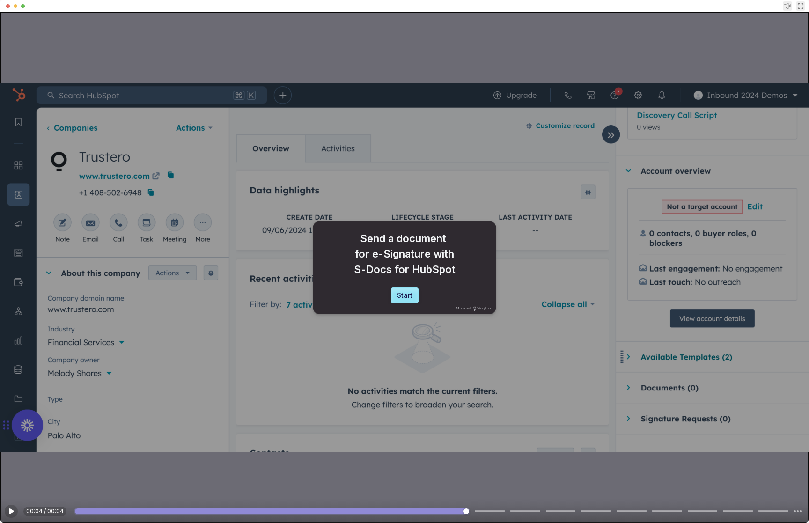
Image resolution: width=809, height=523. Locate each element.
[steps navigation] (797, 511)
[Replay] (11, 511)
